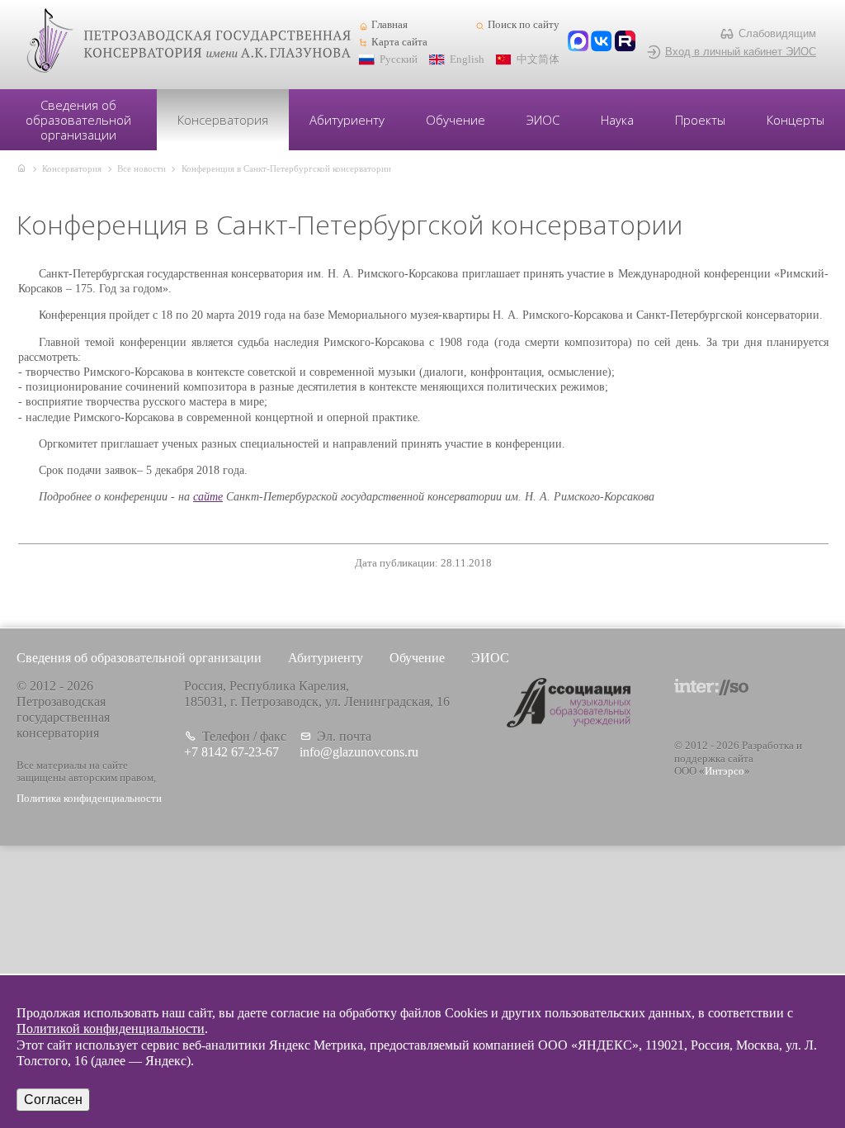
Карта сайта (399, 42)
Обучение (455, 119)
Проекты (700, 119)
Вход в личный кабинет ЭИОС (740, 51)
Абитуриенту (347, 119)
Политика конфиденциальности (89, 798)
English (467, 59)
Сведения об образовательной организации (78, 119)
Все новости (141, 168)
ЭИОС (542, 119)
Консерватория (222, 119)
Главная (389, 25)
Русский (399, 59)
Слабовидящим (777, 33)
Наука (617, 119)
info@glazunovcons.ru (359, 752)
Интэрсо (724, 771)
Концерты (795, 119)
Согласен (53, 1099)
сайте (208, 497)
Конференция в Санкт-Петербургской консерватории (286, 168)
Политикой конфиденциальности (111, 1028)
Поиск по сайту (523, 25)
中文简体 (538, 59)
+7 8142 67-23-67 (231, 752)
